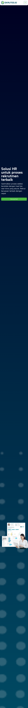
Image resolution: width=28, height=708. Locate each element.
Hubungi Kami (14, 199)
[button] (25, 2)
